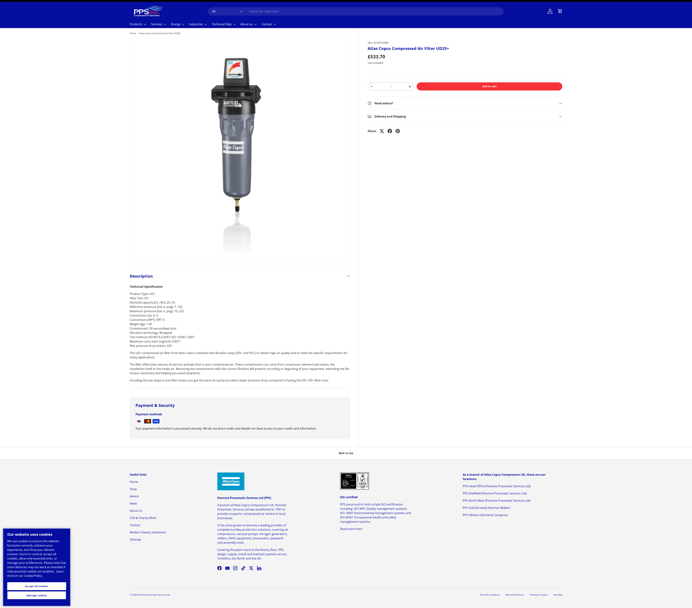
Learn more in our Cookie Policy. (35, 573)
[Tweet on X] (382, 131)
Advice (134, 496)
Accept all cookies (36, 586)
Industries (196, 24)
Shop (133, 489)
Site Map (557, 594)
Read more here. (351, 529)
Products (136, 24)
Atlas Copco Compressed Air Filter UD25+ (160, 33)
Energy (175, 24)
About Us (136, 511)
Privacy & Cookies (539, 594)
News (133, 503)
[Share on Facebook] (390, 131)
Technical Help (222, 24)
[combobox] (356, 11)
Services (156, 24)
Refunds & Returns (514, 594)
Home (133, 33)
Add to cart (489, 86)
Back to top (346, 453)
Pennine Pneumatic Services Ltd (154, 594)
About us (246, 24)
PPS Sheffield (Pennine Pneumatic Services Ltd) (495, 493)
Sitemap (135, 539)
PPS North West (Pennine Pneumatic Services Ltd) (496, 501)
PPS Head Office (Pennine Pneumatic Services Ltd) (497, 486)
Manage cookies (36, 595)
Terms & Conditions (490, 594)
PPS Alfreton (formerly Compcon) (485, 515)
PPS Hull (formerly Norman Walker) (487, 508)
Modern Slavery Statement (148, 532)
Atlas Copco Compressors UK (254, 505)
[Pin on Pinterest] (398, 131)
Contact (266, 24)
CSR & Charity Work (143, 518)
